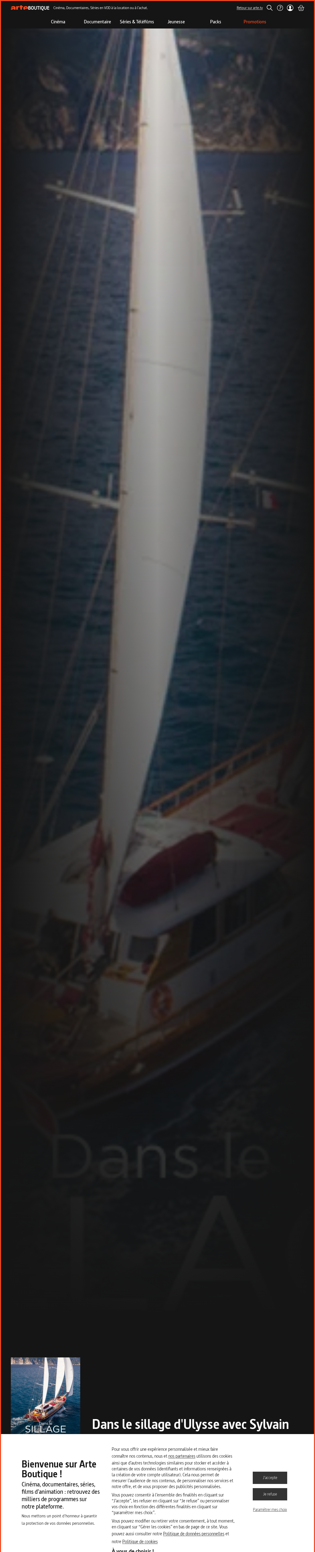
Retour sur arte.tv (250, 7)
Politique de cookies (140, 1541)
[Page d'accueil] (30, 8)
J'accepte (270, 1477)
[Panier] (300, 8)
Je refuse (270, 1494)
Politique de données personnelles (193, 1534)
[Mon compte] (290, 8)
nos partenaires (181, 1456)
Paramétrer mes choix (270, 1509)
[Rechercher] (270, 8)
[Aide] (280, 8)
